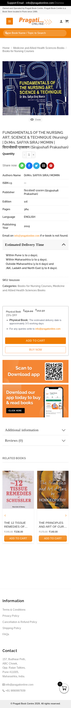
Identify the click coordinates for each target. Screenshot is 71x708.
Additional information (21, 430)
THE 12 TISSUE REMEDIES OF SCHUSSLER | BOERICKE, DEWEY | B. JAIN (18, 525)
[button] (9, 21)
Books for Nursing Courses (18, 51)
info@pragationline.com (26, 235)
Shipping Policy (11, 628)
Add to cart (18, 538)
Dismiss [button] (59, 2)
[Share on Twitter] (36, 165)
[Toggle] (64, 244)
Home (6, 48)
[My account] (61, 21)
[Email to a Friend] (43, 165)
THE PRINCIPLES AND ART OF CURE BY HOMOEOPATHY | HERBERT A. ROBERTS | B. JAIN (53, 525)
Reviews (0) (14, 440)
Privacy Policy (10, 615)
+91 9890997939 (15, 690)
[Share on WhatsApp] (22, 165)
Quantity (8, 153)
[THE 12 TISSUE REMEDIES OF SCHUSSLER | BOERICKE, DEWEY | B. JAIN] (18, 490)
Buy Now (35, 349)
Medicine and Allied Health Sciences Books (38, 48)
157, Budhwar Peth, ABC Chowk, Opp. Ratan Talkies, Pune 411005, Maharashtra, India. (14, 668)
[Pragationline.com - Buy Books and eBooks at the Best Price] (35, 21)
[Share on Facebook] (29, 165)
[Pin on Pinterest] (51, 165)
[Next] (66, 515)
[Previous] (5, 515)
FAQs (5, 634)
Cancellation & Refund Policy (19, 622)
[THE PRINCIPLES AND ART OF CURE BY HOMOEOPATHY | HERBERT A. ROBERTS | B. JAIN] (53, 490)
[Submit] (6, 33)
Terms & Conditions (13, 609)
